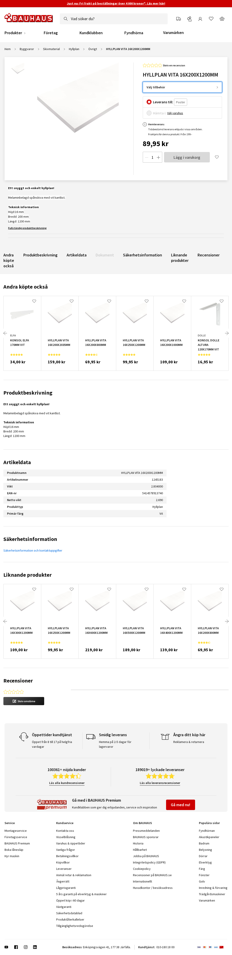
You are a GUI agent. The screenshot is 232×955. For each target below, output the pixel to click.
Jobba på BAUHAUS (146, 856)
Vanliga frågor (65, 850)
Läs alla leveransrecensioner (160, 783)
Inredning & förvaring (213, 888)
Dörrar (203, 856)
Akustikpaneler (209, 837)
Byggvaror (27, 49)
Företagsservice (16, 837)
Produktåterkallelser (70, 919)
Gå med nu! (180, 804)
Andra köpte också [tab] (25, 286)
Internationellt (142, 881)
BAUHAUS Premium (17, 843)
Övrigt (92, 49)
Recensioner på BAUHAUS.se (152, 875)
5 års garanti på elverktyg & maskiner (81, 894)
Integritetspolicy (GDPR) (149, 862)
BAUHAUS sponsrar (146, 837)
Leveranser (64, 869)
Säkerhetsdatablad (69, 913)
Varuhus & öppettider (70, 843)
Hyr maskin (12, 856)
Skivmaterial (51, 49)
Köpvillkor (63, 862)
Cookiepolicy (142, 869)
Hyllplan (74, 49)
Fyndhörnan (207, 831)
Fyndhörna (133, 33)
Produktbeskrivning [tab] (27, 392)
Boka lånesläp (14, 850)
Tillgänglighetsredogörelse (74, 926)
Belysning (205, 850)
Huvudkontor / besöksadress (153, 888)
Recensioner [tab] (18, 680)
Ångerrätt (62, 881)
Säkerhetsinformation (142, 255)
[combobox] (114, 18)
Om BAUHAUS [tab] (142, 823)
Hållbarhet (140, 850)
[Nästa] (226, 333)
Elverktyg (205, 862)
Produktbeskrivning (40, 255)
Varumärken (173, 32)
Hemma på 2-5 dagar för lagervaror (115, 744)
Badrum (204, 843)
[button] (23, 701)
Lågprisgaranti (66, 888)
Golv (202, 881)
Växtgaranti (63, 907)
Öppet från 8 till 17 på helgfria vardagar (52, 744)
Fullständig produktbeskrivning (27, 228)
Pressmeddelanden (146, 831)
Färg (202, 869)
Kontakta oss (65, 831)
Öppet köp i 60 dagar (70, 900)
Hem (8, 49)
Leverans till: (163, 102)
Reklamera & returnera (188, 742)
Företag (51, 33)
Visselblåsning (65, 837)
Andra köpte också (8, 260)
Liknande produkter (179, 257)
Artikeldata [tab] (17, 462)
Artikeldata (77, 255)
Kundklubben (91, 33)
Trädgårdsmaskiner (212, 894)
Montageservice (16, 831)
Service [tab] (10, 823)
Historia (138, 843)
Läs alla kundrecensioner (67, 783)
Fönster (204, 875)
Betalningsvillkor (67, 856)
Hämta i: (159, 113)
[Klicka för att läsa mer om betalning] (212, 947)
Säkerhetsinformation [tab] (30, 539)
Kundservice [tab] (64, 823)
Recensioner (209, 255)
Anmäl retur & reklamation (73, 875)
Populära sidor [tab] (209, 823)
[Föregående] (5, 333)
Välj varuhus (175, 113)
